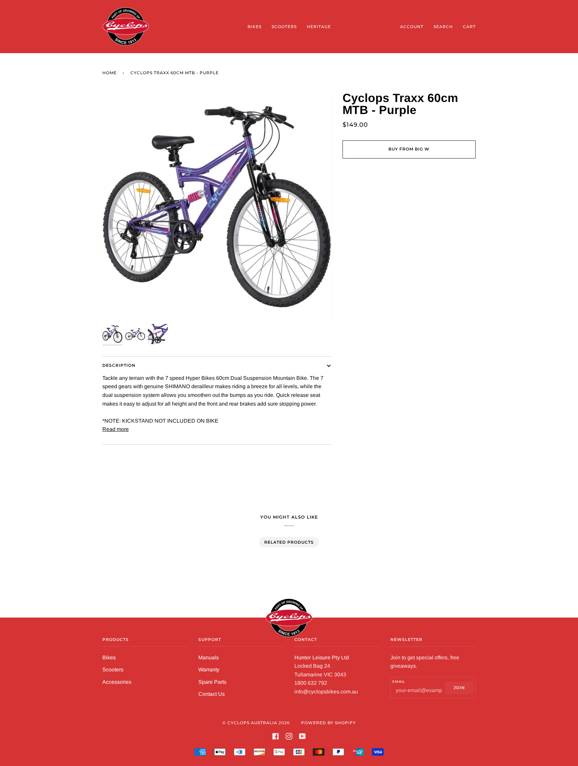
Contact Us (211, 694)
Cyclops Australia (252, 722)
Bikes (109, 657)
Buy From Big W (408, 148)
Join (459, 687)
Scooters (112, 669)
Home (109, 72)
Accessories (116, 682)
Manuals (208, 657)
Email (398, 681)
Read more (115, 429)
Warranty (208, 669)
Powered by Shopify (328, 722)
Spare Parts (212, 682)
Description (118, 365)
